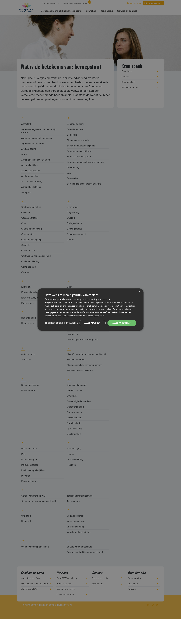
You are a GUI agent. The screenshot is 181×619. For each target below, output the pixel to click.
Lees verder (99, 315)
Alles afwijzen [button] (92, 323)
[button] (61, 322)
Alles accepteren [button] (121, 323)
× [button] (139, 292)
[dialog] (90, 309)
